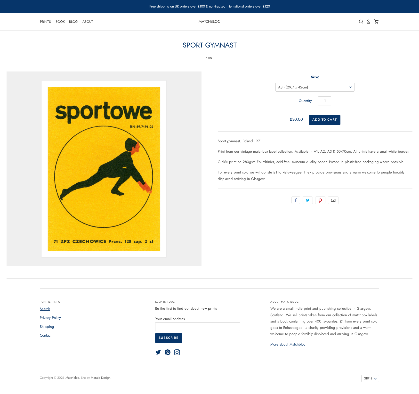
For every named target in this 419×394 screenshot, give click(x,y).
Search (45, 309)
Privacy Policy (50, 317)
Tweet (308, 200)
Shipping (47, 326)
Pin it (320, 200)
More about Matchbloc (287, 344)
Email (333, 200)
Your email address (170, 319)
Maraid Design (100, 377)
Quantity (305, 100)
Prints (45, 21)
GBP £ (368, 378)
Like (295, 200)
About (87, 21)
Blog (73, 21)
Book (60, 21)
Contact (45, 335)
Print (209, 58)
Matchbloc (209, 21)
